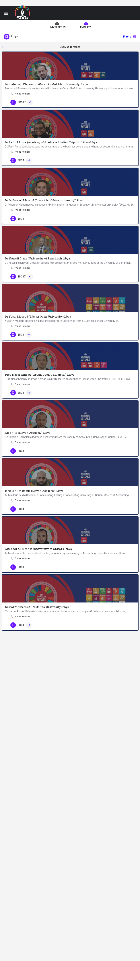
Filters (127, 36)
